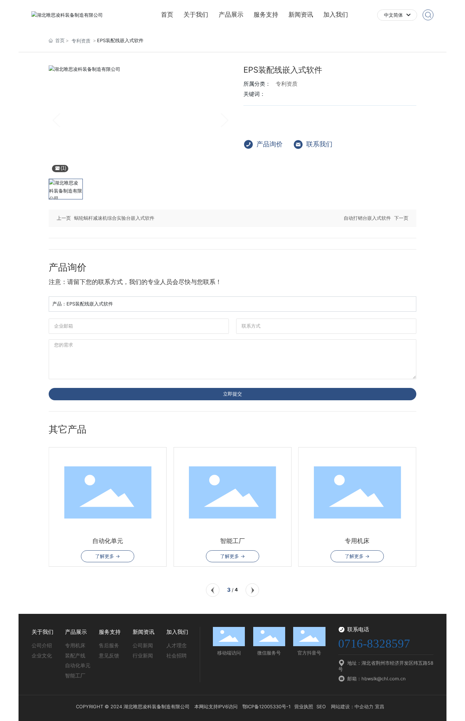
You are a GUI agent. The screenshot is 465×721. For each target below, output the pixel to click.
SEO (321, 706)
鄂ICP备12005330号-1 (266, 706)
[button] (212, 590)
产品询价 (269, 144)
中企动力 (364, 706)
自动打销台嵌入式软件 (367, 218)
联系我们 (319, 144)
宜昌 (379, 706)
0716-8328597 (374, 643)
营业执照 (303, 706)
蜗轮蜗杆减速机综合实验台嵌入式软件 (114, 218)
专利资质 (81, 41)
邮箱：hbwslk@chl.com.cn (376, 678)
